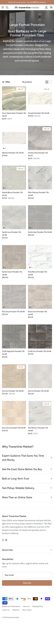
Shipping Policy (37, 606)
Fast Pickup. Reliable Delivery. (18, 488)
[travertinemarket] (27, 7)
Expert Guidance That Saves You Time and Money (23, 457)
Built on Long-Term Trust (15, 478)
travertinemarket (13, 617)
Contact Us (5, 610)
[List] (50, 82)
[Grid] (46, 82)
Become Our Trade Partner (11, 606)
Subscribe (27, 583)
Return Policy (27, 610)
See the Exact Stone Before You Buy (22, 469)
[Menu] (3, 7)
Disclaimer (15, 610)
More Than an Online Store (17, 497)
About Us (26, 606)
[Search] (8, 7)
